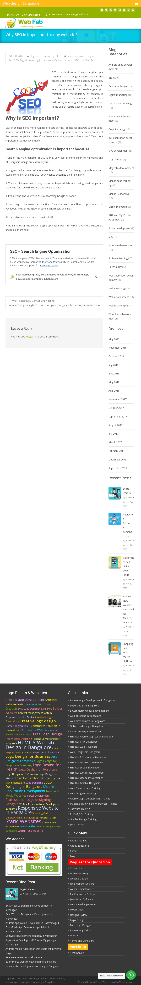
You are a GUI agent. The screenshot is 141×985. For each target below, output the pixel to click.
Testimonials (77, 953)
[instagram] (115, 11)
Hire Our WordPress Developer (87, 772)
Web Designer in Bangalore (85, 752)
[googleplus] (119, 11)
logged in (31, 336)
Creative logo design (38, 720)
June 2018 (114, 373)
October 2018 (116, 356)
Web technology (118, 305)
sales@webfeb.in (78, 14)
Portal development (120, 228)
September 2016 (118, 468)
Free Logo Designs (80, 925)
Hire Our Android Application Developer (92, 736)
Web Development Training (85, 788)
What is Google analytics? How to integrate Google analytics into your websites (54, 305)
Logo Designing (34, 782)
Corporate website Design (20, 717)
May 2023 (114, 339)
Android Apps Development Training (90, 798)
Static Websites (23, 821)
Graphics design (117, 129)
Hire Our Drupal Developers (85, 767)
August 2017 (115, 425)
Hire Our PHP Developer (83, 741)
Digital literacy (127, 491)
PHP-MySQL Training (81, 814)
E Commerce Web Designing (38, 730)
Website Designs (79, 878)
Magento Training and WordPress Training (93, 803)
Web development (119, 297)
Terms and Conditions (82, 940)
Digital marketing (118, 94)
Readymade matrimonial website (24, 957)
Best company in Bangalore (82, 56)
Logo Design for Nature (32, 778)
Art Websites (31, 704)
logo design (25, 752)
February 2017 (116, 450)
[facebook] (102, 11)
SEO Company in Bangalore (85, 731)
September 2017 (118, 416)
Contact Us (76, 868)
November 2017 (118, 399)
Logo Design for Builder (46, 752)
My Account (13, 14)
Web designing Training (83, 793)
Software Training (80, 808)
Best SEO (13, 60)
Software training (118, 258)
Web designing (117, 288)
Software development (121, 245)
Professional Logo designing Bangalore (28, 801)
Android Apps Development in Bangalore (92, 700)
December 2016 (117, 459)
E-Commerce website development (89, 710)
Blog (32, 56)
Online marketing (31, 14)
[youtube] (124, 11)
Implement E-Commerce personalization (128, 525)
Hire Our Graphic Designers (85, 783)
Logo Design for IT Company (22, 774)
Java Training (77, 824)
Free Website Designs (82, 883)
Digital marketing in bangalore (36, 60)
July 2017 (113, 433)
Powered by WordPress (89, 982)
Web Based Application (83, 904)
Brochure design (118, 86)
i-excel (113, 982)
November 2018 (118, 347)
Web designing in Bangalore (85, 715)
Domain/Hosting (79, 873)
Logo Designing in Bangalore (29, 784)
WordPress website (30, 831)
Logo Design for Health (33, 767)
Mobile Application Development (30, 788)
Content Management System (35, 713)
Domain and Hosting (120, 103)
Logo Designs (77, 920)
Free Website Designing (19, 738)
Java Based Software (81, 899)
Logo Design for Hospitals (37, 769)
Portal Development (38, 795)
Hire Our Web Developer (83, 746)
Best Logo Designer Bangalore (35, 708)
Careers (74, 851)
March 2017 (115, 442)
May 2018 (114, 382)
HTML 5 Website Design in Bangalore (31, 744)
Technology (115, 266)
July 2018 (113, 365)
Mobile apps (77, 909)
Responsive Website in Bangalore (32, 810)
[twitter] (106, 11)
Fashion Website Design (19, 734)
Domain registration (17, 726)
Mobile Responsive (119, 193)
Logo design (115, 159)
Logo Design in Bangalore (84, 705)
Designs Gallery (78, 914)
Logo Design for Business (28, 756)
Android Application (80, 930)
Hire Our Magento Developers (87, 762)
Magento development (121, 168)
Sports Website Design (46, 818)
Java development (118, 150)
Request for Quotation (90, 862)
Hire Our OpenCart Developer (86, 777)
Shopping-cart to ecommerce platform (128, 652)
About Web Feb (78, 840)
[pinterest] (128, 11)
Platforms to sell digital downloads (128, 566)
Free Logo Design (47, 734)
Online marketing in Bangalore (87, 726)
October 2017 (116, 407)
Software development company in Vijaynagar (31, 935)
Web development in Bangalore (87, 721)
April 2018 (114, 390)
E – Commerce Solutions (83, 894)
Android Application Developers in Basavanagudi (32, 923)
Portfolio (78, 946)
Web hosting (28, 826)
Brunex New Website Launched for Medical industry (128, 609)
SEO (58, 56)
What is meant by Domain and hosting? (31, 300)
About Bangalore (79, 845)
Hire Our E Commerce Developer (88, 757)
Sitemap (74, 935)
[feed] (110, 11)
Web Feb (90, 60)
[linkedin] (133, 11)
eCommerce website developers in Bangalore (31, 961)
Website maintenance (82, 889)
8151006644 (55, 14)
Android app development (25, 700)
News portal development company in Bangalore (33, 966)
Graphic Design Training (83, 819)
